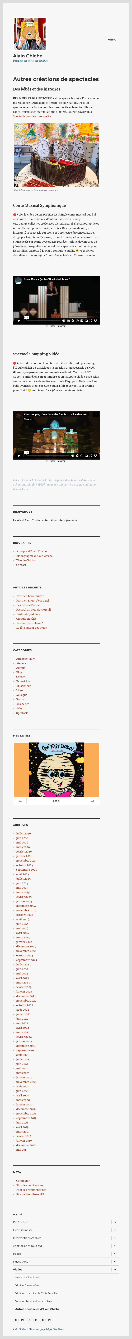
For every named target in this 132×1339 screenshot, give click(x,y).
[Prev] (20, 801)
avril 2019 (22, 1127)
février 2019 (23, 1136)
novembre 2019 (26, 1113)
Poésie (17, 1253)
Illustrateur (23, 685)
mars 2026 (23, 847)
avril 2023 (22, 978)
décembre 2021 (25, 1045)
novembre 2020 (26, 1081)
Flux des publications (29, 1185)
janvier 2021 (24, 1077)
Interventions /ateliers (27, 1237)
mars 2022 (23, 1032)
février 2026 (24, 851)
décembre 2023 (26, 946)
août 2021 (22, 1054)
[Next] (92, 801)
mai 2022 (22, 1023)
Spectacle (22, 713)
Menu (112, 39)
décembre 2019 (26, 1109)
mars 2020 (23, 1100)
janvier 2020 (24, 1104)
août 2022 (22, 1009)
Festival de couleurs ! (29, 623)
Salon (20, 708)
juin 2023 (22, 969)
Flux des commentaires (31, 1189)
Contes (20, 676)
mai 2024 (22, 928)
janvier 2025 (24, 901)
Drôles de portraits (28, 614)
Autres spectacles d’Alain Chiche (37, 1309)
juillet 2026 (23, 833)
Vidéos (17, 1269)
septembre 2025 (26, 869)
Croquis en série (26, 618)
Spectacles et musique (28, 1245)
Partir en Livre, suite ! (30, 596)
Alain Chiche (27, 56)
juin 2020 (22, 1091)
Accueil (17, 1214)
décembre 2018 (25, 1145)
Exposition (23, 681)
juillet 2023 (23, 964)
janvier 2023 (24, 991)
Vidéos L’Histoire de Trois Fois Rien (37, 1293)
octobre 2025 (24, 865)
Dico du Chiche (25, 560)
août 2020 (22, 1086)
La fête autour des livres (31, 627)
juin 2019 (22, 1122)
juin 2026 (22, 838)
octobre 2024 (24, 914)
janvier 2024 (24, 941)
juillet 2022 (23, 1014)
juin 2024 (22, 923)
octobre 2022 (24, 1005)
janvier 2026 (24, 856)
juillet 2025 (23, 878)
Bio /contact (20, 1222)
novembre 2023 (26, 951)
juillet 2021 (23, 1059)
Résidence (22, 704)
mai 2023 (22, 973)
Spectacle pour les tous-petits (32, 116)
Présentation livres (27, 1277)
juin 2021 (22, 1063)
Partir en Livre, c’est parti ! (33, 600)
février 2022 (24, 1036)
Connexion (23, 1180)
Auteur (20, 667)
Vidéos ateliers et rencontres (33, 1301)
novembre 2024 (26, 910)
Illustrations (20, 1261)
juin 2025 (22, 883)
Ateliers (21, 663)
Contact (21, 565)
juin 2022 (22, 1018)
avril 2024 (22, 932)
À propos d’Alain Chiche (31, 551)
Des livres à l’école (28, 605)
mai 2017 (22, 1149)
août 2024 (22, 919)
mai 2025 (22, 887)
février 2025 (24, 896)
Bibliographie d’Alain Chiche (34, 555)
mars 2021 (22, 1072)
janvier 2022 (24, 1041)
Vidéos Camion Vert (28, 1285)
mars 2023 (23, 982)
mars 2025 (23, 892)
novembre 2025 (26, 860)
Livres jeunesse (23, 1230)
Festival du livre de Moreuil (33, 609)
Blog (19, 672)
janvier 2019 (24, 1140)
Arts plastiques (25, 658)
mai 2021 (22, 1068)
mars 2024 (23, 937)
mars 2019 (22, 1131)
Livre (19, 690)
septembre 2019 (26, 1118)
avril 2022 (22, 1027)
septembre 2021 (26, 1050)
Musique (21, 695)
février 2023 (24, 987)
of (56, 800)
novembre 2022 (26, 1000)
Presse (20, 699)
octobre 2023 (24, 955)
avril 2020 (22, 1095)
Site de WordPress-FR (30, 1194)
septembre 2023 (26, 960)
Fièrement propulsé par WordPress (47, 1329)
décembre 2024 (26, 905)
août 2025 (22, 874)
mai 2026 (22, 842)
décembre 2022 (26, 996)
